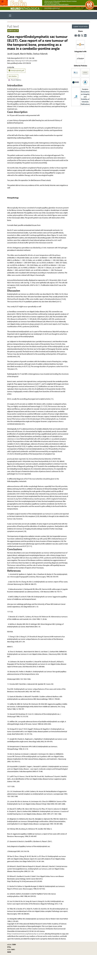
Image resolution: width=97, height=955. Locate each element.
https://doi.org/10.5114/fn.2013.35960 (24, 61)
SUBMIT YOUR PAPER (80, 27)
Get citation (13, 76)
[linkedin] (85, 35)
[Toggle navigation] (10, 15)
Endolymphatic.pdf (17, 71)
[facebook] (79, 35)
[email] (76, 35)
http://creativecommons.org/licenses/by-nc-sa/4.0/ (26, 934)
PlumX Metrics (16, 80)
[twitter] (82, 35)
